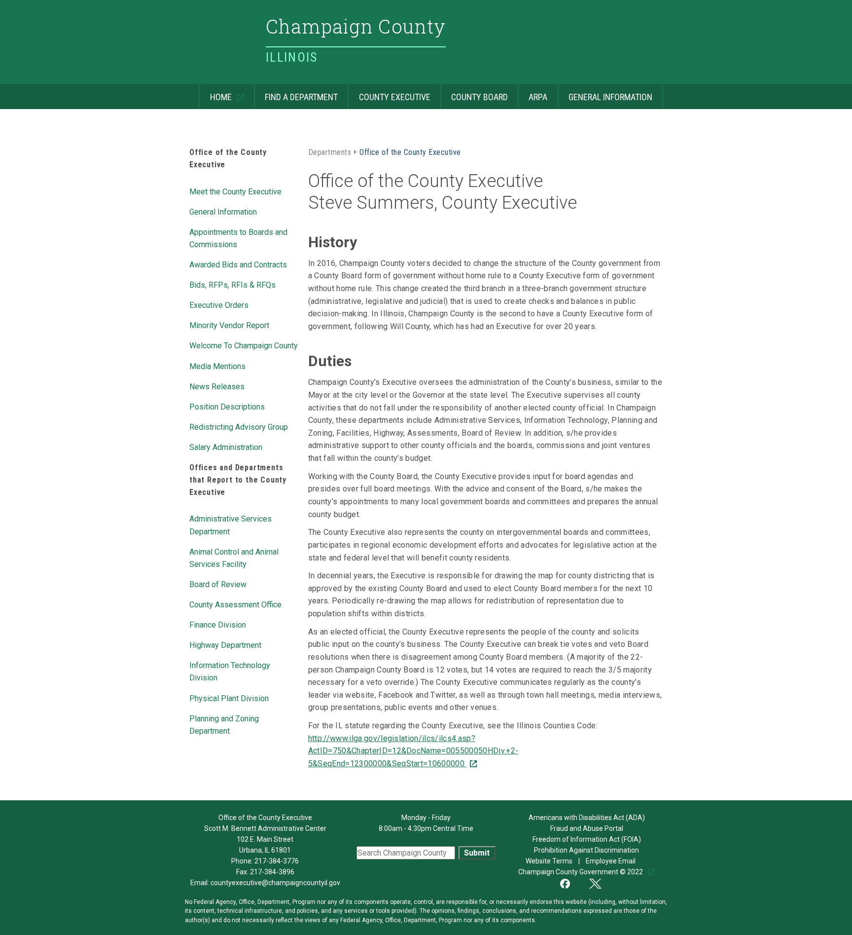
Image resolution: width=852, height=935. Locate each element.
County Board (474, 93)
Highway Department (225, 644)
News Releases (217, 385)
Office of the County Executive (410, 151)
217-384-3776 (276, 861)
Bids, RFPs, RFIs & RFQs (232, 284)
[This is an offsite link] (571, 883)
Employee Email (611, 861)
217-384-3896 (272, 872)
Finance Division (217, 624)
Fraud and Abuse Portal (586, 828)
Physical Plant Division (229, 697)
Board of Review (218, 583)
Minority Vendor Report (229, 324)
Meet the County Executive (235, 191)
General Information (605, 93)
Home (216, 93)
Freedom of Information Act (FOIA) (586, 839)
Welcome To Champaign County (243, 344)
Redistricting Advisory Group (238, 426)
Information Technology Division (229, 670)
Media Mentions (217, 365)
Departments (329, 151)
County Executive (389, 93)
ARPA (532, 93)
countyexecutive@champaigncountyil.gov (275, 883)
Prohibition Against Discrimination (586, 850)
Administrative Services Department (230, 524)
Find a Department (296, 93)
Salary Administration (225, 446)
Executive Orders (218, 304)
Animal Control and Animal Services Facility (234, 557)
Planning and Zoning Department (224, 724)
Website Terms (550, 861)
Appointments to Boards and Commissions (238, 237)
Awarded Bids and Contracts (238, 264)
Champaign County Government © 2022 (581, 872)
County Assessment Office (235, 603)
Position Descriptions (227, 406)
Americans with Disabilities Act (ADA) (587, 818)
